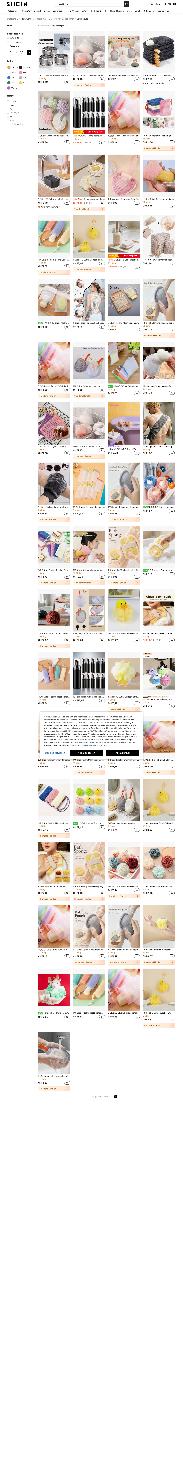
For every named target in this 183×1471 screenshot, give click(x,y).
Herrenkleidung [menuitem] (117, 11)
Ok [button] (29, 52)
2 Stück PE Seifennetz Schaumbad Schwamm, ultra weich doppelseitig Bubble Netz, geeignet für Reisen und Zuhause (124, 260)
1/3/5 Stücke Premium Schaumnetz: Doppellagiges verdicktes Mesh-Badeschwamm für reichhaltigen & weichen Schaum (89, 507)
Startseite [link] (11, 19)
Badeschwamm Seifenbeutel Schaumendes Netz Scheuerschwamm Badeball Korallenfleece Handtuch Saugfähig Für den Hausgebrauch (54, 886)
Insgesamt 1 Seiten (100, 1097)
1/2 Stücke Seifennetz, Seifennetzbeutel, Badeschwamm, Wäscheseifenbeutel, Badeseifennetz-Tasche (124, 507)
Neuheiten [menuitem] (26, 11)
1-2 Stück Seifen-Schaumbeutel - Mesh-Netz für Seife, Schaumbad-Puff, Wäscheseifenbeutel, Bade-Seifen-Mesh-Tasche (89, 950)
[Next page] (119, 1096)
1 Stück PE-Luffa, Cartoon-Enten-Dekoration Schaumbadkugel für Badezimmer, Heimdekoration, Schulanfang (89, 260)
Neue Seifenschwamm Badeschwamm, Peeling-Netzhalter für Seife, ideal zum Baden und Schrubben (89, 199)
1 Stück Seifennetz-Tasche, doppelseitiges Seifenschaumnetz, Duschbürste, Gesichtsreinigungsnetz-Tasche (159, 323)
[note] (154, 83)
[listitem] (54, 59)
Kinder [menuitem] (129, 11)
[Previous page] (112, 1096)
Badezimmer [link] (42, 19)
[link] (157, 4)
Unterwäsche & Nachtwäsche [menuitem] (94, 11)
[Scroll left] (171, 11)
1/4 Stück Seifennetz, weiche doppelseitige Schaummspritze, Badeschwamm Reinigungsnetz (89, 386)
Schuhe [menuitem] (138, 11)
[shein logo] (16, 4)
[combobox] (53, 25)
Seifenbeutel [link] (82, 19)
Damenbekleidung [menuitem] (42, 11)
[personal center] (152, 4)
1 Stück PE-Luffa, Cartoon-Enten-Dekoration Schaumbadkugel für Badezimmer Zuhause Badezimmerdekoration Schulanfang (124, 697)
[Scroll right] (175, 11)
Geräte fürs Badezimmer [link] (62, 19)
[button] (169, 4)
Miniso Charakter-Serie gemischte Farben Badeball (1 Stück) (159, 699)
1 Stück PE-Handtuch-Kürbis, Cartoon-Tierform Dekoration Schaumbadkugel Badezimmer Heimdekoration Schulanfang (54, 1013)
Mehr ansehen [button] (17, 124)
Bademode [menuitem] (57, 11)
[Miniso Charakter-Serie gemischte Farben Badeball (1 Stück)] (159, 673)
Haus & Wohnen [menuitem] (72, 11)
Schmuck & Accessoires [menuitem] (154, 11)
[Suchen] (126, 4)
